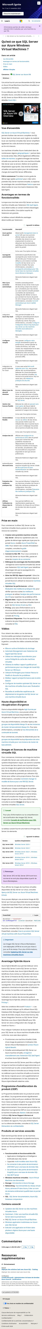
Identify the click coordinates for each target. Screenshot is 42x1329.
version (17, 420)
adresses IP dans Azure (19, 1188)
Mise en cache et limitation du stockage (19, 648)
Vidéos (5, 66)
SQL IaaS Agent (32, 205)
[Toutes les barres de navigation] (3, 36)
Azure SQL (12, 100)
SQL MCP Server (13, 1175)
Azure (13, 543)
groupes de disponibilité (11, 739)
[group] (21, 920)
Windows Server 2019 (22, 857)
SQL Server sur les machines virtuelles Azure (20, 36)
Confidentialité (6, 1318)
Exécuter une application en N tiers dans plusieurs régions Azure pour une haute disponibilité (20, 1230)
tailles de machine (8, 158)
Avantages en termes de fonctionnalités (16, 61)
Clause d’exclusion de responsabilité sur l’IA (16, 1312)
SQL (35, 374)
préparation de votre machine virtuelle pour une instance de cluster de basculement (20, 742)
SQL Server (20, 400)
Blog (18, 1315)
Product (27, 1007)
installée (18, 263)
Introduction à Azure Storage (23, 1183)
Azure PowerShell (28, 543)
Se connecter (36, 21)
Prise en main (7, 64)
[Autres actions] (38, 36)
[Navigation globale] (2, 21)
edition (25, 420)
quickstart (19, 179)
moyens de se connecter (21, 559)
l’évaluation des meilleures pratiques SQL (20, 589)
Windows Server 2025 (22, 844)
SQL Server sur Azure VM (21, 74)
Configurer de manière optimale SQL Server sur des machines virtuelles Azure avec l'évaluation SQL (22, 686)
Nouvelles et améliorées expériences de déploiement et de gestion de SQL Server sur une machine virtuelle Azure (21, 694)
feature (30, 184)
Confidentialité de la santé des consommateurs (17, 1321)
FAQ (15, 624)
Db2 (29, 605)
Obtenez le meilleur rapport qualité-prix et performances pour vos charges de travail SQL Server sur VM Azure (22, 667)
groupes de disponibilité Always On (15, 724)
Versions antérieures (8, 1315)
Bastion (23, 1113)
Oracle (23, 605)
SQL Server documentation (19, 1196)
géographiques (23, 153)
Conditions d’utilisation (9, 1323)
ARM (7, 546)
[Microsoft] (21, 21)
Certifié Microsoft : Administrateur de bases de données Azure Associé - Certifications (20, 1278)
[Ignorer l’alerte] (38, 3)
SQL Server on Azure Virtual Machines (15, 133)
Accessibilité (23, 1323)
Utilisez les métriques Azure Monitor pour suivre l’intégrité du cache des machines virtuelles (20, 659)
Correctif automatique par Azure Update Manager (26, 303)
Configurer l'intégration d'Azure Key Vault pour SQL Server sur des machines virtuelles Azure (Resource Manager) (27, 327)
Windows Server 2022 (22, 848)
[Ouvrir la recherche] (29, 21)
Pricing (16, 616)
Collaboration (28, 1315)
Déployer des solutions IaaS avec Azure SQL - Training (20, 1269)
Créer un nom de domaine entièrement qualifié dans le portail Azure (22, 1191)
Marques (34, 1323)
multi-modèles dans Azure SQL (26, 1161)
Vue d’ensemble (8, 59)
